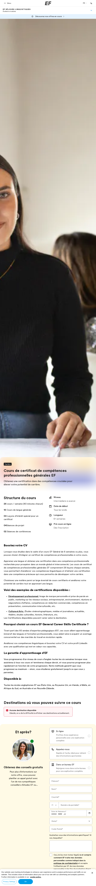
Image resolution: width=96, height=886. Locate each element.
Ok (25, 881)
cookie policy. (35, 877)
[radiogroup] (70, 751)
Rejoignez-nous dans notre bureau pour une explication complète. (71, 769)
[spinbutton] (54, 814)
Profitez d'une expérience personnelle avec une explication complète (70, 738)
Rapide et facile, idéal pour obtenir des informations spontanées (71, 754)
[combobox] (54, 805)
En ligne (60, 731)
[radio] (70, 736)
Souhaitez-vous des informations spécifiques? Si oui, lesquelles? (70, 836)
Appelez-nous (63, 749)
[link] (17, 10)
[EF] (48, 3)
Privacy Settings (9, 881)
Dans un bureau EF (65, 764)
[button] (8, 3)
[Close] (92, 872)
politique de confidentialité (66, 863)
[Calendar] (89, 813)
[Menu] (91, 10)
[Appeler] (91, 3)
